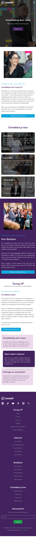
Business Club (18, 476)
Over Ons (18, 420)
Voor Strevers (18, 454)
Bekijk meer (18, 29)
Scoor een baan (8, 149)
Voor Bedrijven (18, 466)
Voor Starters (18, 451)
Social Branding (18, 473)
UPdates (18, 423)
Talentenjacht (18, 479)
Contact (18, 417)
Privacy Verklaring (18, 430)
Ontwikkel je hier (18, 491)
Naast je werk (18, 501)
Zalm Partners (25, 530)
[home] (7, 2)
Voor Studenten (18, 448)
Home (18, 413)
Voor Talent (18, 441)
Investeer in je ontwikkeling (11, 193)
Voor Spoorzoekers (18, 445)
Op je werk (18, 497)
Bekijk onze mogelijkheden (18, 272)
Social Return (18, 469)
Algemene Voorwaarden (18, 426)
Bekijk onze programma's (18, 116)
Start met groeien (9, 171)
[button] (34, 2)
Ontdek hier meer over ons (11, 329)
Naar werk (18, 494)
